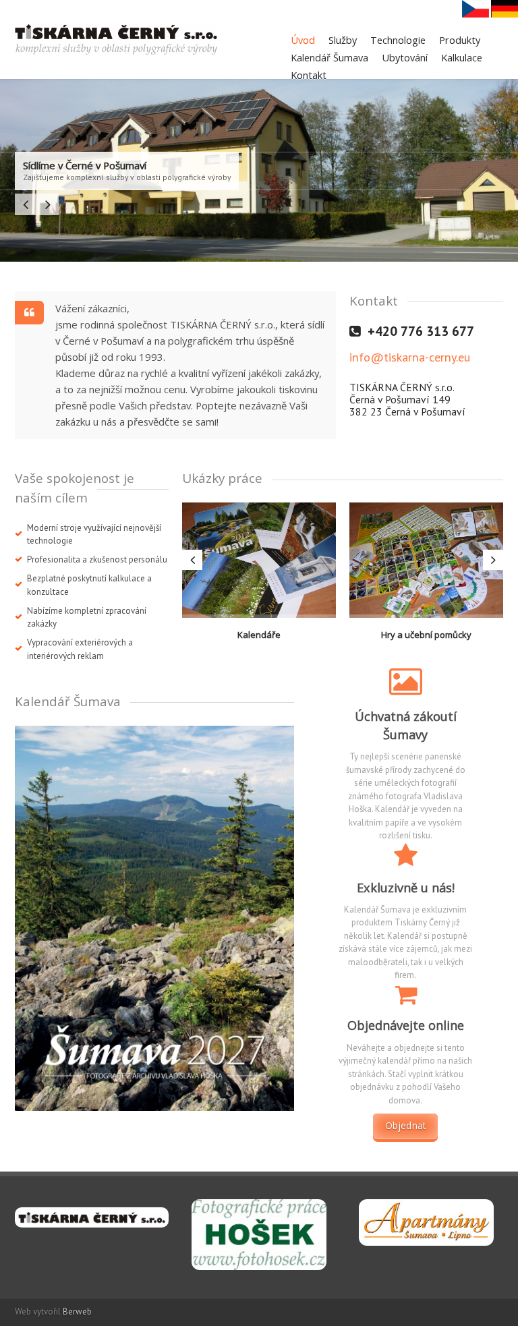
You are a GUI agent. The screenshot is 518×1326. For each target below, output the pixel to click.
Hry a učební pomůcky (426, 635)
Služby (342, 40)
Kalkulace (461, 57)
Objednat (405, 1125)
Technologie (398, 40)
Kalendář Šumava (329, 57)
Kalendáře (259, 635)
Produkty (459, 40)
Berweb (77, 1311)
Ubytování (405, 57)
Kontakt (308, 75)
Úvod (303, 40)
